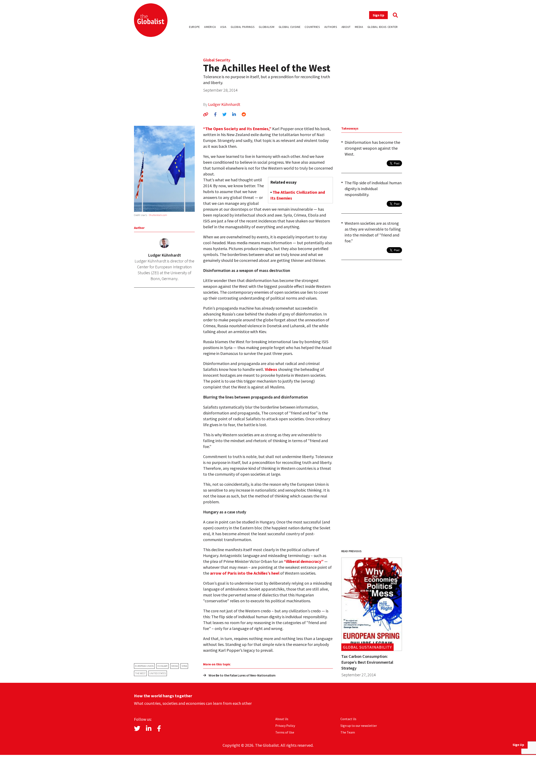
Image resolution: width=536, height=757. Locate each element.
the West (140, 673)
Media (359, 27)
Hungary (162, 665)
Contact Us (348, 719)
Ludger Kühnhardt (224, 104)
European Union (144, 665)
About (346, 27)
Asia (223, 27)
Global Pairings (243, 27)
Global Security (216, 59)
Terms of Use (284, 732)
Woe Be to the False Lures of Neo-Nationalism (242, 675)
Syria (184, 665)
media (174, 665)
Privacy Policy (285, 725)
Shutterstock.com (158, 215)
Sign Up (378, 15)
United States (157, 673)
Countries (312, 27)
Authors (330, 27)
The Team (347, 732)
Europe (194, 27)
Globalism (266, 27)
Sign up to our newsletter (358, 725)
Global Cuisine (290, 27)
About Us (281, 719)
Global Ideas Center (382, 27)
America (210, 27)
